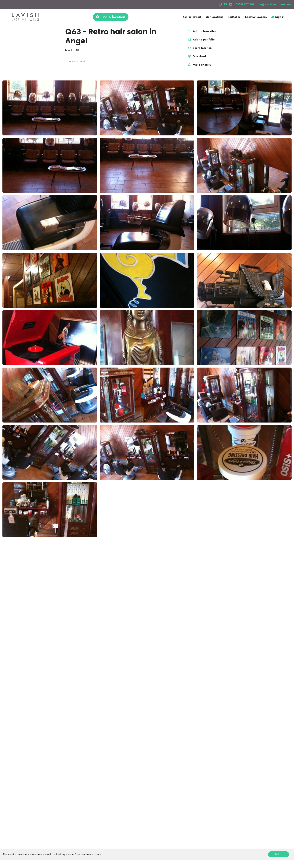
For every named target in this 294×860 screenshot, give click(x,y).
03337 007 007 (245, 4)
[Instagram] (220, 4)
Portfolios (234, 17)
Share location (202, 48)
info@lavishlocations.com (274, 4)
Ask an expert (192, 17)
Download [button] (199, 56)
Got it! (278, 854)
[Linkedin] (230, 4)
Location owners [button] (256, 17)
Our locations (214, 17)
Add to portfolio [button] (203, 40)
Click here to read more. (88, 854)
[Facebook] (225, 4)
